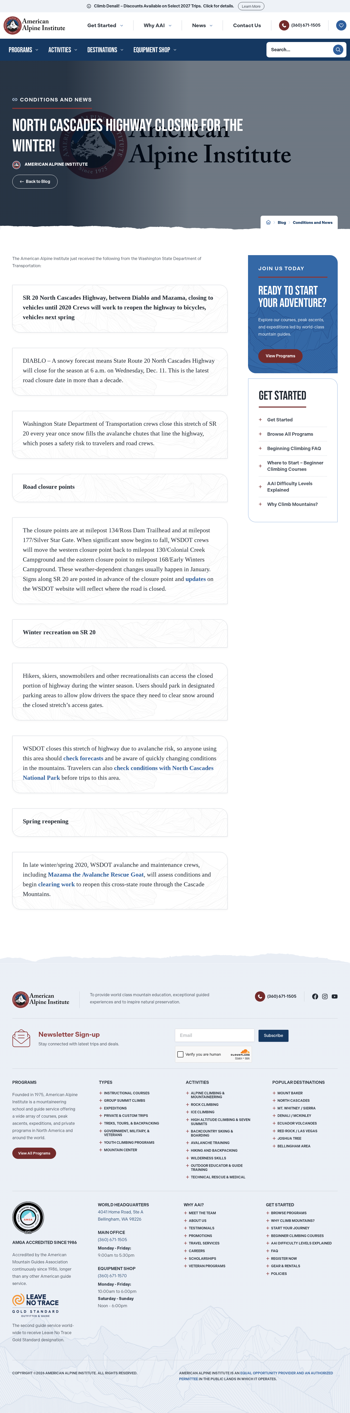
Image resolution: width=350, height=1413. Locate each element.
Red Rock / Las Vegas (297, 1131)
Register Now (284, 1259)
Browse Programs (289, 1213)
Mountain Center (120, 1150)
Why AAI (154, 25)
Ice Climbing (202, 1112)
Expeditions (115, 1108)
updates (196, 579)
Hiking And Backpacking (214, 1150)
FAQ (274, 1251)
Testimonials (201, 1228)
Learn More (251, 6)
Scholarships (202, 1259)
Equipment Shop (151, 50)
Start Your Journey (290, 1228)
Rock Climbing (205, 1105)
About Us (198, 1221)
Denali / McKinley (294, 1116)
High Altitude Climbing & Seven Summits (220, 1122)
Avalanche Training (210, 1143)
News (199, 25)
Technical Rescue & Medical (218, 1177)
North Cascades (293, 1101)
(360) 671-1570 (112, 1275)
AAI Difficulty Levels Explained (301, 1243)
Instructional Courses (127, 1093)
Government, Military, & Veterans (127, 1133)
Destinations (102, 50)
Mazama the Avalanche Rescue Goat (96, 874)
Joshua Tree (289, 1138)
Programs (20, 50)
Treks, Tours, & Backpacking (131, 1123)
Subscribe (273, 1035)
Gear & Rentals (285, 1266)
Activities (59, 50)
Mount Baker (290, 1093)
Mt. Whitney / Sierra (296, 1108)
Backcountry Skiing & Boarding (212, 1133)
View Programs (280, 356)
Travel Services (204, 1243)
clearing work (56, 884)
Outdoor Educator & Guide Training (217, 1168)
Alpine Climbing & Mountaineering (208, 1095)
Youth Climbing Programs (129, 1143)
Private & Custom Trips (126, 1116)
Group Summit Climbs (124, 1101)
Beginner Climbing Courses (297, 1236)
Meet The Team (202, 1213)
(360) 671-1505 (306, 25)
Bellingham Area (294, 1146)
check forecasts (83, 758)
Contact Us (247, 25)
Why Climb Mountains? (293, 1221)
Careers (197, 1251)
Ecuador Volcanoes (297, 1123)
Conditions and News (313, 222)
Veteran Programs (207, 1266)
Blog (282, 222)
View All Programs (34, 1153)
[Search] (338, 50)
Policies (279, 1274)
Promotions (200, 1236)
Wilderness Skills (208, 1158)
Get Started (101, 25)
